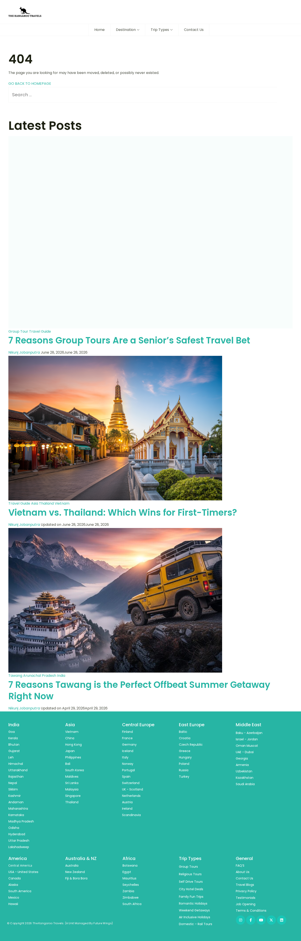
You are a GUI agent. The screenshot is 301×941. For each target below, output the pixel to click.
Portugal (128, 770)
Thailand (46, 503)
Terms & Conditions (251, 910)
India (61, 675)
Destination (126, 29)
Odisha (13, 828)
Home (99, 29)
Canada (14, 878)
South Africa (132, 904)
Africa (129, 858)
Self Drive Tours (191, 881)
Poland (184, 764)
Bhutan (13, 744)
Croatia (184, 738)
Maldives (71, 776)
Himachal (15, 764)
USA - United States (23, 872)
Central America (20, 865)
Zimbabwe (131, 897)
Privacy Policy (246, 891)
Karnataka (16, 815)
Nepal (12, 783)
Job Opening (245, 904)
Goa (11, 732)
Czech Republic (191, 744)
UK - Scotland (132, 789)
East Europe (191, 725)
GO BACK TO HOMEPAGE (29, 83)
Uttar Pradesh (18, 840)
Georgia (242, 758)
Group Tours (188, 866)
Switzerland (130, 783)
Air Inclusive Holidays (194, 917)
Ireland (127, 808)
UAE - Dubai (245, 752)
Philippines (73, 757)
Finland (127, 732)
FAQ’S (240, 865)
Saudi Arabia (245, 784)
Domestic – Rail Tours (195, 924)
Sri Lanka (71, 783)
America (17, 858)
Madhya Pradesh (21, 821)
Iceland (127, 751)
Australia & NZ (81, 858)
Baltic (183, 732)
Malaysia (71, 789)
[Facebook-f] (250, 920)
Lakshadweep (18, 847)
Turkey (184, 776)
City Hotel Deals (191, 889)
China (69, 738)
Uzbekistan (244, 771)
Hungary (185, 757)
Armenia (242, 765)
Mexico (13, 897)
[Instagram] (240, 920)
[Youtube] (261, 920)
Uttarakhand (18, 770)
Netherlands (131, 796)
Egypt (127, 872)
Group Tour (18, 331)
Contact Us (194, 29)
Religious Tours (190, 874)
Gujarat (14, 751)
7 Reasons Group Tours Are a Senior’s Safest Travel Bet (129, 340)
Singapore (73, 796)
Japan (70, 751)
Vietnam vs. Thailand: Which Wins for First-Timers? (122, 512)
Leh (11, 757)
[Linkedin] (281, 920)
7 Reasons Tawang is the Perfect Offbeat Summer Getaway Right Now (139, 690)
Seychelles (131, 885)
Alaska (13, 885)
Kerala (13, 738)
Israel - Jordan (247, 739)
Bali (67, 764)
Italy (125, 757)
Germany (129, 744)
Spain (126, 776)
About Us (242, 872)
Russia (183, 770)
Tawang (15, 675)
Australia (71, 865)
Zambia (128, 891)
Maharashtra (18, 808)
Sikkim (13, 789)
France (127, 738)
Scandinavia (131, 815)
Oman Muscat (247, 745)
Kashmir (14, 796)
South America (19, 891)
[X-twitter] (271, 920)
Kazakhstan (244, 777)
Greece (184, 751)
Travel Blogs (245, 885)
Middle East (248, 725)
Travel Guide (40, 331)
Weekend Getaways (194, 910)
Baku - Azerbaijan (249, 733)
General (244, 858)
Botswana (130, 865)
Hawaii (13, 904)
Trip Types (160, 29)
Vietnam (62, 503)
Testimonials (245, 898)
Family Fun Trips (191, 896)
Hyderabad (16, 834)
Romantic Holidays (193, 903)
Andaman (16, 802)
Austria (127, 802)
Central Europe (138, 725)
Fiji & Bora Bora (76, 878)
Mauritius (129, 878)
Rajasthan (16, 776)
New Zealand (75, 872)
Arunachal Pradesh (39, 675)
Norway (127, 764)
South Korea (74, 770)
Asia (34, 503)
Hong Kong (73, 744)
